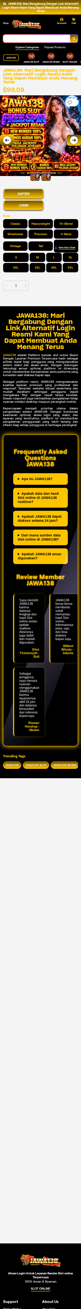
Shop (6, 23)
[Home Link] (26, 25)
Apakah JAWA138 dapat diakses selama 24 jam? (40, 519)
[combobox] (36, 38)
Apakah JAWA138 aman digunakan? (39, 556)
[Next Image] (74, 140)
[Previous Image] (7, 140)
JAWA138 (9, 355)
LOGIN (23, 205)
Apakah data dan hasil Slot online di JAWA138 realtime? (38, 498)
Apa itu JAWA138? (36, 479)
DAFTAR (23, 193)
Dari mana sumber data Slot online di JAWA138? (39, 537)
